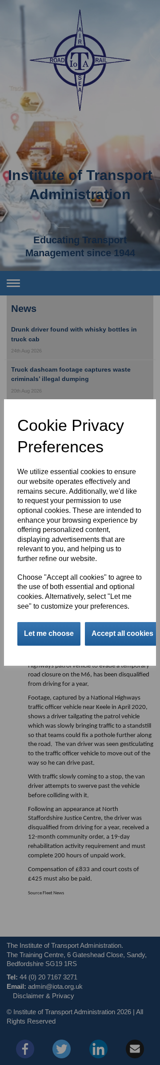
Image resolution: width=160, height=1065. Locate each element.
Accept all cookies (122, 633)
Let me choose (49, 633)
